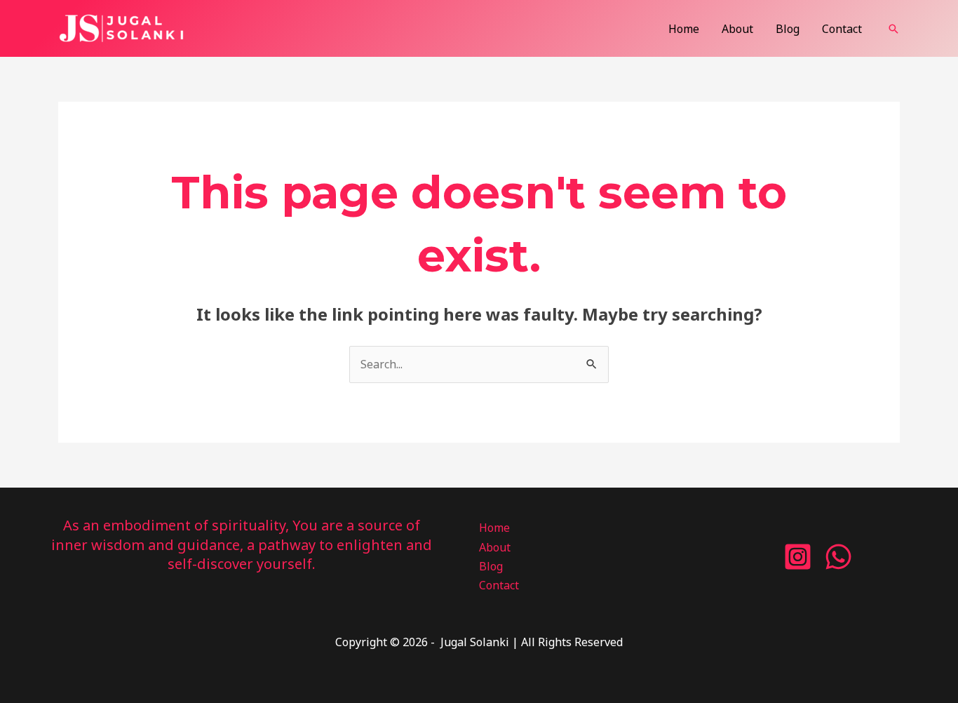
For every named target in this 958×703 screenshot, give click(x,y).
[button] (893, 28)
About (737, 28)
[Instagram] (797, 556)
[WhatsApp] (838, 556)
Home (683, 28)
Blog (788, 28)
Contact (842, 28)
